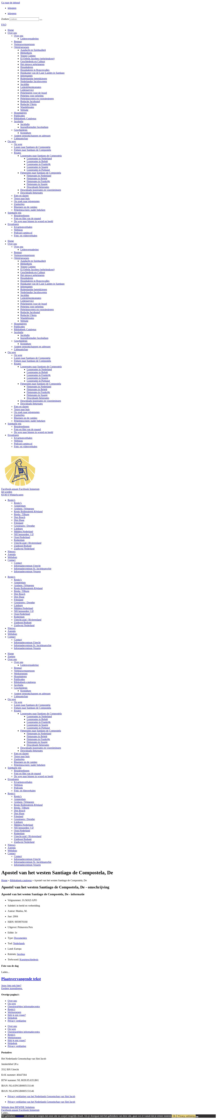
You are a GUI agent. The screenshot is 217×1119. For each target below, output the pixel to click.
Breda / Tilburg (21, 514)
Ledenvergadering (29, 38)
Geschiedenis (20, 130)
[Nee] (197, 1116)
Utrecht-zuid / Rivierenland (27, 543)
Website (24, 110)
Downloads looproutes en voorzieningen (40, 190)
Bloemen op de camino (25, 207)
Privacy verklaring (17, 1020)
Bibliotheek (26, 53)
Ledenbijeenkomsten (30, 87)
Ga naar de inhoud (10, 2)
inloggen (12, 8)
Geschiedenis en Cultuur (32, 61)
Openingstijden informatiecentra (24, 1006)
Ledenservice (27, 90)
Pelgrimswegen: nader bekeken (29, 210)
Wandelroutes (27, 107)
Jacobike (24, 84)
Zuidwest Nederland (24, 548)
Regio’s (11, 500)
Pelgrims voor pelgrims (32, 95)
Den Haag (19, 520)
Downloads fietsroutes (38, 187)
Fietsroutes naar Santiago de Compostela (40, 172)
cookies (20, 1116)
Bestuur (18, 41)
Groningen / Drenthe (24, 525)
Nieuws (11, 551)
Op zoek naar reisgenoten (27, 201)
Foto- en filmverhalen (25, 790)
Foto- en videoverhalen (25, 235)
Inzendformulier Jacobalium (34, 127)
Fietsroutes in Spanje (37, 184)
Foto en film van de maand (27, 218)
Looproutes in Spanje (37, 167)
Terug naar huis (22, 198)
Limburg (18, 528)
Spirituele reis (14, 212)
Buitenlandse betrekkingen (33, 78)
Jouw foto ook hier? (11, 985)
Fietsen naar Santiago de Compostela (32, 150)
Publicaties (19, 115)
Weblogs (18, 230)
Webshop (12, 557)
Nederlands (19, 943)
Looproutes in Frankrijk (39, 164)
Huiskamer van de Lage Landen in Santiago (42, 73)
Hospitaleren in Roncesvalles (34, 70)
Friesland (18, 523)
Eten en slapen (21, 195)
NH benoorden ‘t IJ (24, 534)
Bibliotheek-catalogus (25, 682)
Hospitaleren (26, 67)
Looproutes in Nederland (39, 158)
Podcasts (18, 787)
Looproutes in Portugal (38, 170)
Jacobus (21, 954)
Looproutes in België (37, 161)
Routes (17, 152)
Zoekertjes (19, 204)
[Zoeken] (41, 19)
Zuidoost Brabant (22, 545)
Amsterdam (20, 505)
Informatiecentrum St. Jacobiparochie (32, 568)
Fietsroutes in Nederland (39, 175)
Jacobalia (18, 121)
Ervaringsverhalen (23, 227)
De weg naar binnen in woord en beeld (33, 221)
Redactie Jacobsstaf (30, 101)
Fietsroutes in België (37, 178)
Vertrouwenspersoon (24, 44)
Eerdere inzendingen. (12, 988)
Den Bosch (19, 517)
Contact (11, 560)
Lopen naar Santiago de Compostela (32, 147)
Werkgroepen (20, 673)
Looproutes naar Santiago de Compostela (41, 155)
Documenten (20, 938)
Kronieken (25, 132)
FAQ (3, 24)
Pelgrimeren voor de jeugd (33, 93)
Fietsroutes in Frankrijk (38, 181)
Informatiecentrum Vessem (27, 571)
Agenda (12, 554)
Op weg (12, 141)
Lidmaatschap (21, 138)
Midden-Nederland (23, 531)
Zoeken (5, 19)
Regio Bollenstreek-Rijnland (28, 511)
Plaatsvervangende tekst (21, 979)
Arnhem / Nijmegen (24, 508)
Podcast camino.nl (23, 232)
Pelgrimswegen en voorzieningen (37, 98)
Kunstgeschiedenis (29, 959)
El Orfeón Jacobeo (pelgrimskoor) (37, 58)
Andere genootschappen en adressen (32, 135)
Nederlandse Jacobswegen (33, 81)
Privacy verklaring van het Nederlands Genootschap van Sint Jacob (41, 1096)
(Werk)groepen (21, 47)
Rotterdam (19, 540)
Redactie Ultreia (28, 104)
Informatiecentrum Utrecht (27, 565)
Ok (174, 1116)
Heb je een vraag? (17, 1015)
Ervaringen (13, 224)
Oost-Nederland (22, 537)
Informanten (26, 75)
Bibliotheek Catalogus (25, 118)
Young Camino (28, 55)
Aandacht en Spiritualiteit (33, 50)
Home (11, 30)
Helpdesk (12, 1018)
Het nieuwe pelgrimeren (32, 64)
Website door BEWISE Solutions (18, 1107)
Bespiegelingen (21, 215)
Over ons (12, 33)
